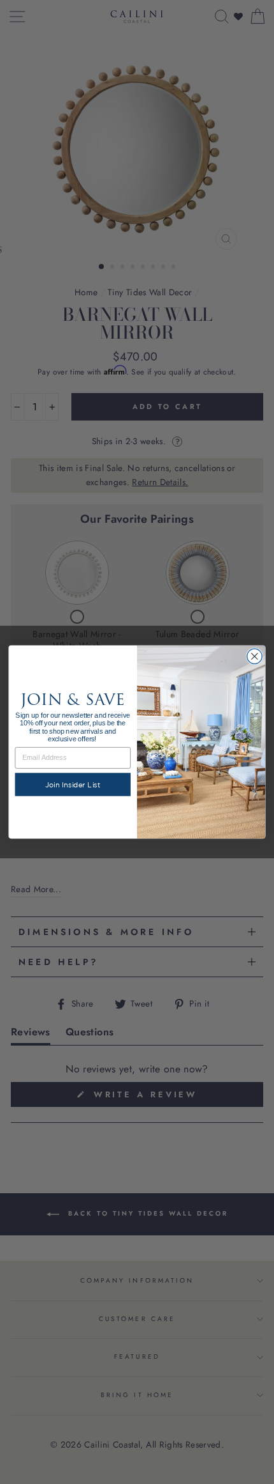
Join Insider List (73, 784)
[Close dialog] (255, 656)
